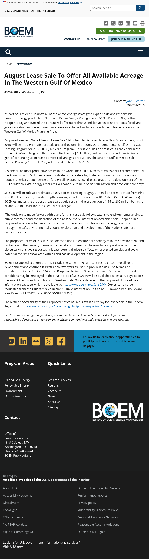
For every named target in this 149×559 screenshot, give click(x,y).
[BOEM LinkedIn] (128, 23)
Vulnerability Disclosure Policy (98, 510)
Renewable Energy (16, 385)
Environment (13, 391)
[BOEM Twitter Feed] (113, 23)
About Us (54, 402)
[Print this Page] (142, 23)
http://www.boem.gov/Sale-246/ (84, 285)
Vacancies (54, 391)
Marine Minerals (15, 396)
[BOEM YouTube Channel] (135, 23)
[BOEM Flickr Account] (120, 23)
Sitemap (53, 407)
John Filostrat (135, 101)
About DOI (10, 488)
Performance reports (92, 495)
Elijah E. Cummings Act (19, 532)
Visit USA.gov (13, 546)
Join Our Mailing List (126, 39)
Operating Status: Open (122, 31)
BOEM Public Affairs (17, 456)
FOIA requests (13, 517)
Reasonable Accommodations (98, 525)
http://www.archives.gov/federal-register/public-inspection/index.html (68, 306)
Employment (96, 39)
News (51, 396)
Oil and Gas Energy (17, 380)
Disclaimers (11, 503)
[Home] (18, 32)
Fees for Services (59, 380)
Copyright (10, 510)
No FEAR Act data (15, 525)
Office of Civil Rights (91, 532)
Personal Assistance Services (97, 517)
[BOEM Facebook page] (106, 23)
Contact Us (72, 39)
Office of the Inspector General (99, 488)
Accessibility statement (19, 495)
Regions (53, 385)
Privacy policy (86, 503)
